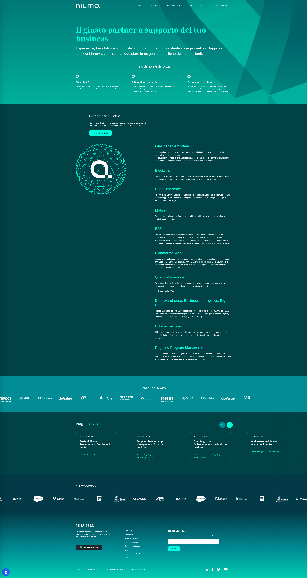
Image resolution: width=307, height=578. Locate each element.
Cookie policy (119, 569)
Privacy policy (130, 569)
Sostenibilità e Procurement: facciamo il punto (95, 444)
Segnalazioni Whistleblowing (135, 554)
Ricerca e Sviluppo (132, 538)
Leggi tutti (93, 424)
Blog (126, 550)
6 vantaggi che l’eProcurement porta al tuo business (210, 444)
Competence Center (132, 546)
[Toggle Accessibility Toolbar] (6, 572)
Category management (133, 542)
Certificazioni (140, 569)
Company (128, 531)
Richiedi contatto (100, 133)
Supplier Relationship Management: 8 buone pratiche (150, 444)
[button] (222, 425)
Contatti (128, 558)
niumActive (129, 535)
